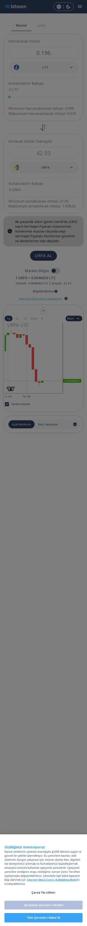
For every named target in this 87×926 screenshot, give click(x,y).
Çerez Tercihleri (43, 892)
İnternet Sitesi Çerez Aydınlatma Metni (52, 880)
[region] (43, 880)
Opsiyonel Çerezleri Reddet (43, 905)
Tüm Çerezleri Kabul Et (43, 917)
